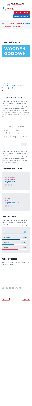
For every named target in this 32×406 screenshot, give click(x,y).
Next (25, 299)
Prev (6, 299)
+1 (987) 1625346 (12, 182)
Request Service (22, 13)
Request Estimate (21, 16)
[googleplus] (11, 399)
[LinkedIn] (16, 288)
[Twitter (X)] (9, 185)
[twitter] (7, 399)
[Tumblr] (13, 288)
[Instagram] (11, 185)
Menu (3, 23)
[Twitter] (7, 288)
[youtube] (22, 399)
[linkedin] (15, 399)
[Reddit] (20, 288)
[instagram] (19, 399)
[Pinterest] (10, 288)
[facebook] (3, 399)
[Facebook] (6, 185)
